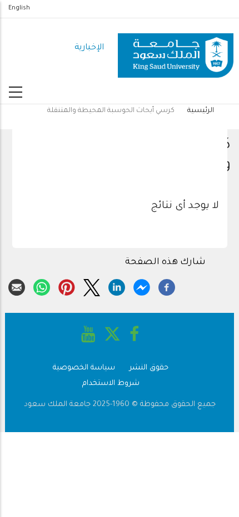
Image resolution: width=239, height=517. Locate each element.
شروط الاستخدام (111, 383)
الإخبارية (89, 48)
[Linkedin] (116, 286)
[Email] (16, 286)
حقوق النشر (149, 368)
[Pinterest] (66, 286)
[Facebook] (166, 286)
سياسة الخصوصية (84, 368)
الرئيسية (200, 111)
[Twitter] (91, 286)
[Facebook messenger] (141, 286)
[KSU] (175, 48)
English (19, 8)
